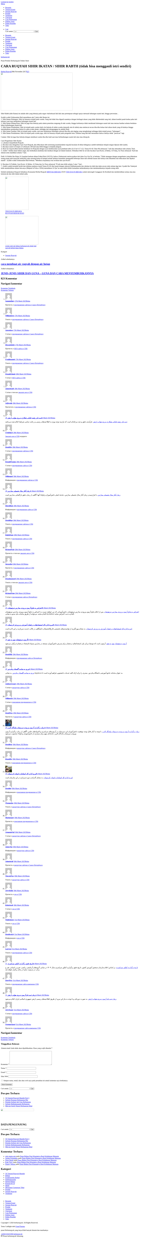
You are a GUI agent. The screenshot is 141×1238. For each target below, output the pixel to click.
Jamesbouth (9, 389)
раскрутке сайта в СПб (20, 688)
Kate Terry (9, 1162)
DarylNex (8, 980)
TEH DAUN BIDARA (74, 172)
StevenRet (8, 564)
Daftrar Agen (9, 21)
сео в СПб (18, 894)
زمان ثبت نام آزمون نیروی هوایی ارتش (21, 995)
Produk (7, 13)
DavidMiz (8, 654)
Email (3, 1072)
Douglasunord (10, 579)
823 (27, 71)
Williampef (9, 476)
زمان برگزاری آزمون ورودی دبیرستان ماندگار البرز (26, 728)
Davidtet (8, 788)
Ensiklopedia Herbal (12, 1178)
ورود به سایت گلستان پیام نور (18, 669)
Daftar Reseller (10, 23)
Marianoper (9, 818)
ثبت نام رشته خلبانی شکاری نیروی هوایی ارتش (24, 418)
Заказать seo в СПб (12, 436)
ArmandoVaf (10, 832)
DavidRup (9, 520)
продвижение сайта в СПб (22, 465)
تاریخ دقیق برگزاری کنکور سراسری (20, 964)
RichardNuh (9, 549)
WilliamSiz (9, 698)
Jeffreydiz (8, 403)
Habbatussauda (10, 1180)
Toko (7, 25)
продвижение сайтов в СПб (25, 407)
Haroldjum (9, 506)
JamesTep (8, 847)
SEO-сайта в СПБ (20, 349)
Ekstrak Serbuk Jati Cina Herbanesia (18, 1102)
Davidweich (9, 934)
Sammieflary (9, 301)
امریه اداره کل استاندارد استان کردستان (21, 774)
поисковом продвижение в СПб (24, 702)
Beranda (8, 8)
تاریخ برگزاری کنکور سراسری (127, 967)
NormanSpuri (10, 1024)
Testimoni (8, 15)
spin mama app (10, 1156)
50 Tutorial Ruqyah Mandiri (15, 1174)
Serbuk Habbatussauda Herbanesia (17, 1104)
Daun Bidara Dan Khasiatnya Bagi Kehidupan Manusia (39, 1156)
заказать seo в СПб (25, 392)
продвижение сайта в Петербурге (24, 597)
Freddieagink (10, 359)
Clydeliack (9, 433)
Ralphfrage (9, 535)
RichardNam (10, 593)
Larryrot (8, 949)
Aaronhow (9, 330)
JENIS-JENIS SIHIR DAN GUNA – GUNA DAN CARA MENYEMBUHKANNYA (47, 273)
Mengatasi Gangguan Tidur (14, 1187)
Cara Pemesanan (11, 19)
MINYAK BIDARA (54, 172)
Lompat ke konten (7, 2)
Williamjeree (9, 316)
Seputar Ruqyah (11, 11)
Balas (28, 301)
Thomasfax (9, 803)
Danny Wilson (10, 1164)
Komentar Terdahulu (8, 288)
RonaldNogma (10, 462)
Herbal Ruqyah (6, 71)
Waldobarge (9, 920)
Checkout (8, 17)
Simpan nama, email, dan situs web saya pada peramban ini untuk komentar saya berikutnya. (36, 1081)
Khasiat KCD (10, 1184)
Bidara (7, 1176)
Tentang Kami (10, 9)
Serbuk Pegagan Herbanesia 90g (16, 1100)
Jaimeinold (9, 861)
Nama (3, 1068)
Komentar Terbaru (7, 290)
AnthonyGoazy (10, 684)
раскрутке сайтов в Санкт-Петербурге (31, 748)
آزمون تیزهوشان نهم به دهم (17, 640)
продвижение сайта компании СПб (25, 984)
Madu (7, 1185)
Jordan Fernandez (11, 1158)
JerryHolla (9, 891)
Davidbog (8, 744)
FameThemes (20, 1226)
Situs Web (4, 1076)
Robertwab (9, 905)
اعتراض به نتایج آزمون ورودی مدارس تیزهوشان (24, 608)
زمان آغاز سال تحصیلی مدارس (18, 491)
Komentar (5, 1064)
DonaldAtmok (10, 374)
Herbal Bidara (10, 1182)
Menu (3, 4)
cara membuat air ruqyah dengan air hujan (25, 263)
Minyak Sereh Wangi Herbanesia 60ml (18, 1106)
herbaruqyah (5, 57)
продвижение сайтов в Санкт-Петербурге (29, 305)
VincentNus (9, 876)
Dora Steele (9, 1160)
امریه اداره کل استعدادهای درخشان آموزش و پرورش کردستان (30, 625)
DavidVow (9, 713)
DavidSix (8, 447)
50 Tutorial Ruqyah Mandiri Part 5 (17, 1098)
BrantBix (8, 759)
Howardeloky (10, 345)
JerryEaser (9, 1010)
